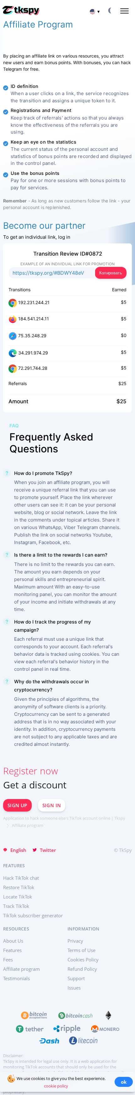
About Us (13, 941)
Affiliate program (21, 969)
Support (76, 978)
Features (12, 950)
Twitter (48, 850)
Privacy (75, 941)
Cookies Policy (83, 959)
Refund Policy (82, 969)
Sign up (17, 805)
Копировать (110, 273)
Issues (74, 988)
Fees (8, 959)
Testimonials (16, 978)
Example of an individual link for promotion (67, 264)
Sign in (51, 805)
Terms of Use (81, 950)
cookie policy (56, 1086)
